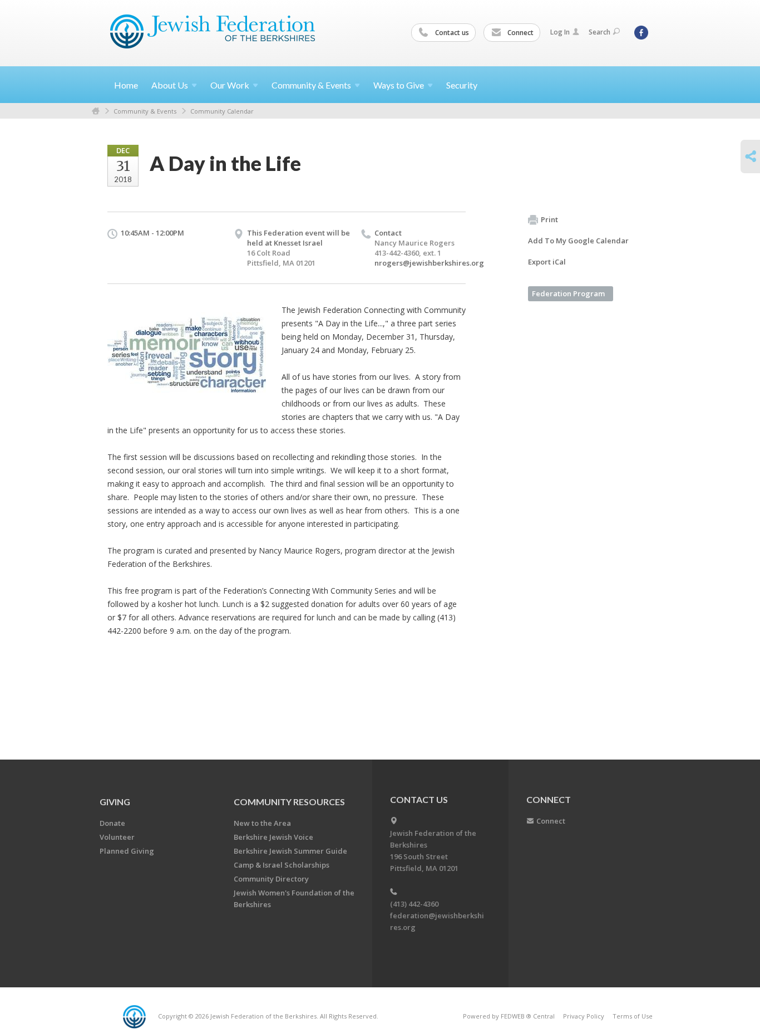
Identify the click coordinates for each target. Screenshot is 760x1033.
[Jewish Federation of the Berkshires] (212, 31)
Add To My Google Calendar (578, 241)
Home (126, 85)
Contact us (451, 32)
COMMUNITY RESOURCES (289, 801)
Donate (112, 823)
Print (549, 219)
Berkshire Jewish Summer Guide (290, 851)
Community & (311, 85)
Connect (520, 32)
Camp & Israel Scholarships (281, 865)
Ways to (398, 85)
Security (461, 85)
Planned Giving (127, 851)
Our (229, 85)
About (169, 85)
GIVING (115, 801)
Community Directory (271, 879)
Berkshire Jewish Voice (273, 837)
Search (599, 32)
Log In (560, 32)
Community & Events (144, 111)
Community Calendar (222, 111)
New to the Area (262, 823)
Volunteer (117, 837)
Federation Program (568, 293)
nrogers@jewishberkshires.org (429, 263)
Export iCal (547, 262)
